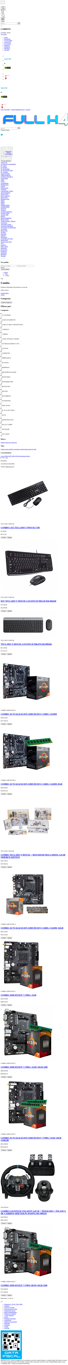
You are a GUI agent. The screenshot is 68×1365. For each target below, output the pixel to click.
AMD (2, 180)
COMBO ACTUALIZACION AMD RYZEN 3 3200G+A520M (29, 714)
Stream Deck (4, 240)
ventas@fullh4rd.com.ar (18, 109)
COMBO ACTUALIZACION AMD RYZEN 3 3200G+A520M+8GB (31, 784)
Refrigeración (4, 188)
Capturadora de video (7, 238)
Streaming (3, 234)
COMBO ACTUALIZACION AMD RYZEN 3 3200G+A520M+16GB (32, 928)
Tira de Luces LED (6, 242)
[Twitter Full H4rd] (2, 135)
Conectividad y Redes (7, 191)
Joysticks (3, 232)
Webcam (3, 235)
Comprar (3, 537)
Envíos (6, 1317)
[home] (3, 5)
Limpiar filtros (5, 293)
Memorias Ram (5, 199)
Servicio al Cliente (9, 1307)
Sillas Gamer (4, 246)
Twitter (6, 1326)
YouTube (6, 1328)
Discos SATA (4, 194)
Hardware (7, 45)
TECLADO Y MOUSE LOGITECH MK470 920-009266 (26, 644)
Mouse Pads (4, 231)
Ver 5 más (5, 458)
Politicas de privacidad (10, 1322)
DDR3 (3, 200)
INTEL (3, 181)
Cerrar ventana (5, 269)
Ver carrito (4, 34)
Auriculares (4, 223)
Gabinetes (3, 189)
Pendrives (3, 245)
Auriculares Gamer (6, 224)
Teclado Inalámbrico (6, 211)
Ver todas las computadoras (8, 164)
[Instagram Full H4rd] (2, 140)
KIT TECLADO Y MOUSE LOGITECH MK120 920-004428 (28, 601)
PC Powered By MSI (7, 170)
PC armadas (7, 43)
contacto (28, 109)
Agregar (10, 537)
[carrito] (2, 13)
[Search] (3, 8)
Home (6, 272)
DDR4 (3, 202)
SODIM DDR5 (5, 207)
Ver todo (6, 50)
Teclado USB (4, 215)
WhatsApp (13, 1304)
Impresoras (4, 248)
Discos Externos (5, 196)
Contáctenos (7, 1320)
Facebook (7, 1325)
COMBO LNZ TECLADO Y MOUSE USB (20, 527)
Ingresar (8, 152)
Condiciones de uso (9, 1310)
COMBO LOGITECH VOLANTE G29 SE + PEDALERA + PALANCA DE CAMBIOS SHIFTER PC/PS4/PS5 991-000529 (33, 1212)
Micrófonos (4, 237)
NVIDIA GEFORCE (7, 177)
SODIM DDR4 (5, 205)
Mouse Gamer (5, 219)
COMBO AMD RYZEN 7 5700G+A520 (18, 995)
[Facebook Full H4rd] (2, 138)
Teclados (3, 210)
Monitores (7, 48)
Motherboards (4, 185)
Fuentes (3, 186)
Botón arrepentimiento (10, 1312)
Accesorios (4, 229)
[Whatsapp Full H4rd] (2, 132)
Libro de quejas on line (10, 1309)
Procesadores (4, 178)
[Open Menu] (3, 20)
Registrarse (7, 39)
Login (6, 37)
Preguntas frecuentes (10, 1318)
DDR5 (3, 204)
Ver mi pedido (8, 40)
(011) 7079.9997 (5, 109)
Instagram (7, 1323)
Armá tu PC (7, 42)
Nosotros (6, 1306)
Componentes (4, 183)
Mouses (3, 216)
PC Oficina (4, 167)
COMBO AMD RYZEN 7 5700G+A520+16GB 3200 (24, 1067)
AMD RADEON (6, 175)
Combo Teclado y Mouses (8, 221)
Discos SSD (4, 197)
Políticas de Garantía (10, 1314)
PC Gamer (4, 165)
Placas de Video (5, 173)
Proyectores (4, 250)
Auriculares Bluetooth (7, 226)
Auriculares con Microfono (8, 227)
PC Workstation (5, 169)
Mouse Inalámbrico (6, 218)
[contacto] (3, 17)
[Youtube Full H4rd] (2, 143)
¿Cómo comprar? (9, 1315)
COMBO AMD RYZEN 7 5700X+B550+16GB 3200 (24, 1285)
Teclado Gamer (5, 213)
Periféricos (7, 47)
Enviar (2, 267)
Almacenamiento (5, 192)
